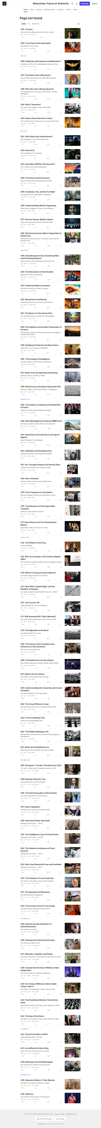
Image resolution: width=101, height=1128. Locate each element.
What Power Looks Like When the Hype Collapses (37, 750)
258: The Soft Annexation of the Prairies (39, 793)
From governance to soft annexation (33, 782)
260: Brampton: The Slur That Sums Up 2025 (41, 765)
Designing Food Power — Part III (32, 837)
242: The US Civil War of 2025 (34, 1034)
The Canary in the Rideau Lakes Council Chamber (37, 881)
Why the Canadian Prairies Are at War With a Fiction (38, 495)
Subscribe (84, 4)
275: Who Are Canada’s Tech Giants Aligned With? (40, 557)
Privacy (57, 1114)
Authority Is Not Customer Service (32, 511)
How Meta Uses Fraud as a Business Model (35, 810)
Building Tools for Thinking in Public (33, 375)
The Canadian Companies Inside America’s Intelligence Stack (41, 562)
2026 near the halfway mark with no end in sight (37, 32)
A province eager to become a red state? (34, 575)
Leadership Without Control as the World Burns (37, 302)
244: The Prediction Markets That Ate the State (39, 1001)
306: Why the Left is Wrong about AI (37, 89)
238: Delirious (27, 1094)
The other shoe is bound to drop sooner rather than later (40, 1019)
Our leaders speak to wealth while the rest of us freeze (39, 592)
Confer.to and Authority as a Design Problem (36, 467)
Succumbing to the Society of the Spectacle (35, 1097)
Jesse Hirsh (32, 34)
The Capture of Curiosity (29, 929)
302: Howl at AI (27, 150)
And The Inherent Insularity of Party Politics (35, 909)
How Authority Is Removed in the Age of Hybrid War (38, 707)
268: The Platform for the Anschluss (37, 660)
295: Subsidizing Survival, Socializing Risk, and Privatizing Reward (40, 257)
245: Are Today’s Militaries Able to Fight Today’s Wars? (39, 985)
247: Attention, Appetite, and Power (37, 954)
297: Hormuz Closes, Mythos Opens (37, 219)
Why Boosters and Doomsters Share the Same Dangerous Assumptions (40, 735)
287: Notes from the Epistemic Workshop (39, 373)
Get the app (60, 1119)
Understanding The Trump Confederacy (34, 605)
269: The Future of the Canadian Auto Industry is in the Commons (38, 645)
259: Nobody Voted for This (33, 779)
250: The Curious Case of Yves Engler (38, 906)
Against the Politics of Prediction (32, 275)
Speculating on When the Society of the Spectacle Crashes (40, 1005)
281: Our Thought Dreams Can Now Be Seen (40, 465)
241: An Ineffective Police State (35, 1048)
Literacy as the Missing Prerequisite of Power (36, 410)
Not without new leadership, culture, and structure (38, 989)
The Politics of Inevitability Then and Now (35, 677)
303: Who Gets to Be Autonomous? (37, 136)
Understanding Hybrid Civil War (31, 1037)
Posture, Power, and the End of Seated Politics (36, 481)
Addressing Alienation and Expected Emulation (36, 454)
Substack (41, 1124)
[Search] (72, 4)
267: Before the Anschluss (33, 674)
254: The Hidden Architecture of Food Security (38, 849)
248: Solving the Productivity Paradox (38, 940)
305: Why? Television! (31, 104)
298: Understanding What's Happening (38, 205)
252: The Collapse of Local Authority (37, 878)
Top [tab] (29, 24)
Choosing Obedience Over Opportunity (34, 693)
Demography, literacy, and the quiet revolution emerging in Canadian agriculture (41, 333)
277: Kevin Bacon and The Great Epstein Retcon (39, 523)
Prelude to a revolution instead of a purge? (35, 1083)
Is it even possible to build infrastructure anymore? (38, 424)
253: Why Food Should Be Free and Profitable (41, 864)
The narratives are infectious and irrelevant (35, 1065)
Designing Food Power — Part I (31, 867)
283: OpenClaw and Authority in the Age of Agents (40, 436)
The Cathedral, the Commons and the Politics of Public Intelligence (39, 93)
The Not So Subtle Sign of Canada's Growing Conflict (38, 768)
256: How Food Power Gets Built (35, 820)
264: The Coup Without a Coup (35, 704)
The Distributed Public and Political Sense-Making (37, 316)
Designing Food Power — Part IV (32, 823)
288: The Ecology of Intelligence (35, 359)
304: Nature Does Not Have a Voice (36, 118)
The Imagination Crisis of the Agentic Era (34, 139)
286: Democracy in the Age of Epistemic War (41, 386)
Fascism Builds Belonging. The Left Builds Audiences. (39, 78)
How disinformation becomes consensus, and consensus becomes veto (40, 240)
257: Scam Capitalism (30, 807)
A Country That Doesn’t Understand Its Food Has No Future (41, 957)
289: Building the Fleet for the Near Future (39, 345)
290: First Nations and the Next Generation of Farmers (41, 328)
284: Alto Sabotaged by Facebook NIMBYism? (41, 421)
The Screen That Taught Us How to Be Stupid (36, 107)
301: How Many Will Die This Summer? (38, 164)
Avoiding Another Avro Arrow (31, 633)
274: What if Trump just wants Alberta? (38, 573)
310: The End (26, 29)
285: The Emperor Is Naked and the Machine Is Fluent (41, 406)
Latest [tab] (24, 24)
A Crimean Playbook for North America (34, 796)
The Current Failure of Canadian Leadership (35, 973)
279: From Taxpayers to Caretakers (37, 492)
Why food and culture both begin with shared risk (37, 261)
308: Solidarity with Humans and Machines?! (41, 61)
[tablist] (31, 24)
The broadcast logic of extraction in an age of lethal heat (40, 121)
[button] (25, 9)
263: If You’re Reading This (33, 718)
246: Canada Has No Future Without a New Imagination (40, 969)
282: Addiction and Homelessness (36, 451)
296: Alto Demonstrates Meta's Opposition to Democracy (41, 234)
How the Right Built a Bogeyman (32, 895)
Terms (62, 1114)
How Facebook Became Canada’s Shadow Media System (40, 663)
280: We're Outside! (30, 478)
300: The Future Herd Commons (35, 178)
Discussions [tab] (35, 24)
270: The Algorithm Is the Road (34, 630)
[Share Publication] (77, 4)
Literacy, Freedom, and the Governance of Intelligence (39, 389)
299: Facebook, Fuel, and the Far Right (38, 192)
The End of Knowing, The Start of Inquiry (34, 288)
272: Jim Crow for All (30, 603)
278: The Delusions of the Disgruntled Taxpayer (38, 507)
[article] (50, 33)
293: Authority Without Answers (35, 285)
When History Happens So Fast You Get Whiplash (37, 208)
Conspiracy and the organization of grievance (36, 195)
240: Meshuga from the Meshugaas (37, 1062)
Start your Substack (45, 1119)
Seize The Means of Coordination (32, 440)
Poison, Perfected (26, 545)
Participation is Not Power (29, 46)
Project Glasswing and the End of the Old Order (37, 222)
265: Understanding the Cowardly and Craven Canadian (41, 689)
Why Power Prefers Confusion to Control (34, 528)
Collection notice (71, 1114)
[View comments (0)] (35, 158)
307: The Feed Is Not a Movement (35, 75)
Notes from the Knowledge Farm (32, 721)
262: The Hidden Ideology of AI (34, 732)
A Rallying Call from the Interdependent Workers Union (39, 64)
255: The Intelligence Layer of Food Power (39, 834)
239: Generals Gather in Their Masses (38, 1080)
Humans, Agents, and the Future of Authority (36, 362)
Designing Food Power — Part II (31, 854)
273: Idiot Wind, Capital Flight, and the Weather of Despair (38, 587)
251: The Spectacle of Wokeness (35, 892)
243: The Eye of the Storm (32, 1016)
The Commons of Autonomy (30, 649)
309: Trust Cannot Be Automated (36, 43)
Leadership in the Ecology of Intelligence (34, 348)
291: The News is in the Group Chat (36, 313)
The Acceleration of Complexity (31, 153)
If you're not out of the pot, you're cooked (35, 1051)
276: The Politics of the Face (33, 543)
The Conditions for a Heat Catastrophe (33, 167)
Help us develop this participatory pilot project (36, 181)
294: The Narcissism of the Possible (37, 272)
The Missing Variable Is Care (30, 943)
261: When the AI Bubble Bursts (35, 747)
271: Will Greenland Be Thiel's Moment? (38, 616)
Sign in (94, 4)
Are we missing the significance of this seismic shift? (38, 619)
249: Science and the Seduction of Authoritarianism (36, 925)
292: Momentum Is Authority (34, 299)
